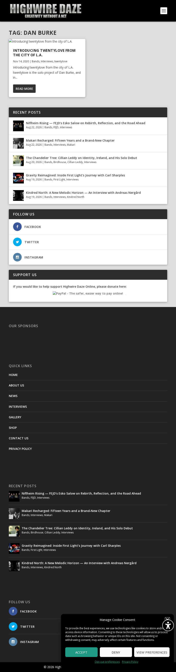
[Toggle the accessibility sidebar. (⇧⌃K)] (168, 625)
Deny (116, 652)
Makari (71, 145)
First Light (59, 179)
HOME (13, 375)
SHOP (13, 428)
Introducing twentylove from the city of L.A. (44, 52)
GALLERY (15, 417)
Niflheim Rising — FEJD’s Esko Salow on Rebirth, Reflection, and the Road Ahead (85, 123)
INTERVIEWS (18, 407)
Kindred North (75, 197)
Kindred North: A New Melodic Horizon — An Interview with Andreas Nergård (83, 193)
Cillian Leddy (75, 162)
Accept (81, 652)
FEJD (56, 127)
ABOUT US (16, 385)
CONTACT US (18, 438)
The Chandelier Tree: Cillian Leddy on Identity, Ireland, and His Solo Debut (81, 158)
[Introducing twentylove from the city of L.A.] (47, 41)
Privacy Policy (130, 662)
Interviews (47, 61)
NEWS (13, 396)
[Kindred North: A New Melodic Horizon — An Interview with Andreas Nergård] (18, 195)
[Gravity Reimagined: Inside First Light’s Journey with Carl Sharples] (18, 178)
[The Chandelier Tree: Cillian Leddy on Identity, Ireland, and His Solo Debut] (18, 160)
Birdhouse (59, 162)
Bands (35, 61)
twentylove (60, 61)
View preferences (152, 652)
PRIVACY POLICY (20, 449)
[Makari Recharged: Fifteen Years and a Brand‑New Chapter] (18, 143)
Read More (24, 89)
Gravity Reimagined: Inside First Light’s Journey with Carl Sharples (75, 175)
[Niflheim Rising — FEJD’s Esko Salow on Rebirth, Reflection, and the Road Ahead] (18, 126)
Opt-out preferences (107, 662)
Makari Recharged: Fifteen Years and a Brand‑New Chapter (70, 140)
